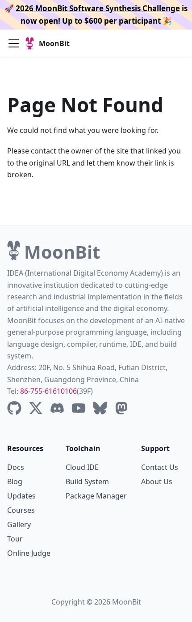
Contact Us (159, 467)
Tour (15, 539)
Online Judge (28, 553)
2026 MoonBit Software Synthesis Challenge (98, 8)
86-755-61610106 (48, 391)
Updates (21, 496)
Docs (15, 467)
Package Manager (96, 496)
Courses (21, 510)
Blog (14, 481)
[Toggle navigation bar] (14, 43)
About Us (156, 481)
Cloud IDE (82, 467)
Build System (87, 481)
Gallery (19, 524)
